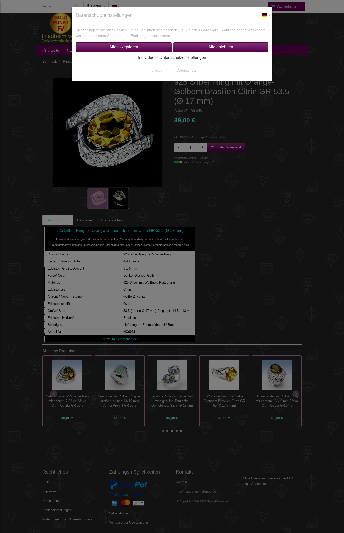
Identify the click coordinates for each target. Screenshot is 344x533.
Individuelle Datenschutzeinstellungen (172, 57)
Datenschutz (186, 70)
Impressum (156, 70)
